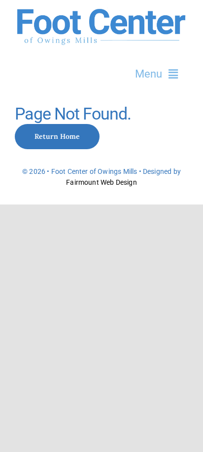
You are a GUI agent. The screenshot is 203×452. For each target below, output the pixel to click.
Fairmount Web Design (101, 182)
